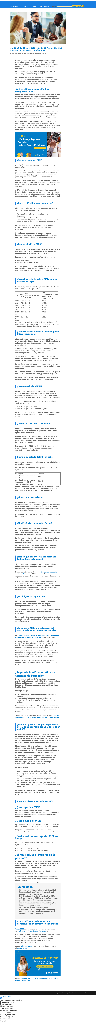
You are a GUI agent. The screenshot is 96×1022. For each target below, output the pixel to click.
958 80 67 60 (22, 948)
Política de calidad (62, 993)
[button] (68, 3)
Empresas (34, 6)
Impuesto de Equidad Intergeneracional (34, 53)
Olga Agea (14, 53)
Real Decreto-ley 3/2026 (49, 978)
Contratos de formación (14, 6)
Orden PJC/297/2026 (23, 980)
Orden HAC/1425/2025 (30, 978)
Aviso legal (54, 993)
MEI (45, 53)
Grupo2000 (46, 6)
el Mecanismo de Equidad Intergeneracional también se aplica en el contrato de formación (37, 636)
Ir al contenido (5, 996)
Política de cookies (73, 993)
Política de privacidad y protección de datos (39, 993)
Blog (41, 6)
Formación (26, 6)
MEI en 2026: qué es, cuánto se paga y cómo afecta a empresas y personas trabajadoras (36, 49)
